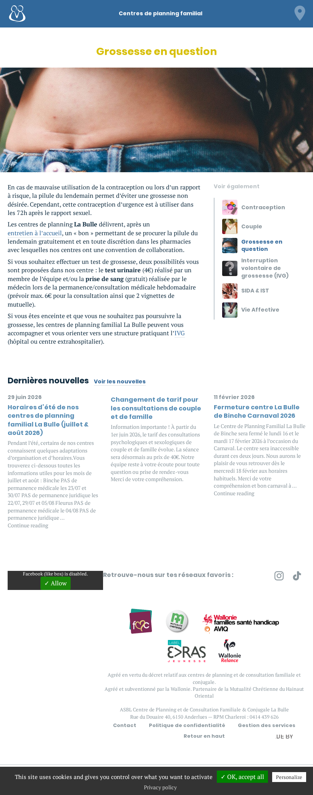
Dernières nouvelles (48, 380)
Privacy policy (160, 787)
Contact (124, 725)
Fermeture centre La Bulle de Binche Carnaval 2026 (257, 411)
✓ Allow (55, 583)
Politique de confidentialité (187, 725)
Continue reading (28, 525)
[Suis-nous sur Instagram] (279, 577)
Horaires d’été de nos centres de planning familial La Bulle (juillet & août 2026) (48, 420)
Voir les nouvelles (120, 381)
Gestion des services (266, 725)
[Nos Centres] (299, 12)
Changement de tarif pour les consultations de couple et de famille (156, 408)
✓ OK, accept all (242, 776)
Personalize (289, 777)
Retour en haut (204, 736)
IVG (179, 333)
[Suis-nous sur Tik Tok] (297, 577)
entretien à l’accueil (35, 233)
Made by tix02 (287, 738)
